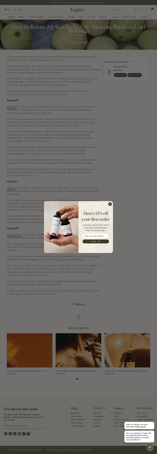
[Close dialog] (110, 204)
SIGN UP (96, 241)
